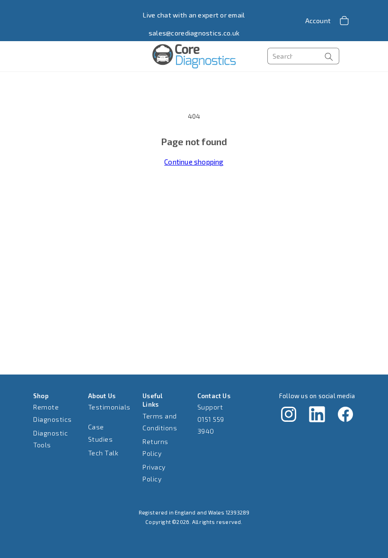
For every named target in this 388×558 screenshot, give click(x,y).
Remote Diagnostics (52, 413)
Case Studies (100, 433)
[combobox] (303, 56)
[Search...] (328, 56)
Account (318, 21)
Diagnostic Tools (50, 439)
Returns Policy (155, 447)
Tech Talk (103, 453)
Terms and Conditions (159, 422)
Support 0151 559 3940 (210, 419)
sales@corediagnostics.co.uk (194, 33)
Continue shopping (193, 161)
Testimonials (109, 407)
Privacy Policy (154, 473)
